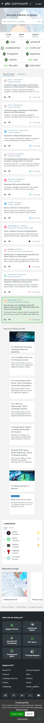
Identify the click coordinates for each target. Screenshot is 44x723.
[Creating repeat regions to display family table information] (22, 435)
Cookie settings (21, 607)
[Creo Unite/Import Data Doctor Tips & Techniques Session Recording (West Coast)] (22, 388)
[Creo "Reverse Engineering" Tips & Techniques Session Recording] (22, 411)
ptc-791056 (16, 557)
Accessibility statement (35, 607)
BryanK (14, 538)
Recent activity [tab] (8, 74)
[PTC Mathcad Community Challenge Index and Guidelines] (22, 342)
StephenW (15, 551)
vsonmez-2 (11, 249)
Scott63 (10, 202)
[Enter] (4, 21)
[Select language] (30, 4)
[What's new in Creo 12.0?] (22, 504)
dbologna (11, 179)
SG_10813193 (12, 274)
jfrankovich (11, 153)
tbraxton (15, 544)
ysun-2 (10, 79)
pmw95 (14, 532)
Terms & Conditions (7, 607)
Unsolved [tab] (21, 74)
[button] (22, 719)
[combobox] (22, 21)
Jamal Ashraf (12, 300)
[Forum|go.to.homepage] (14, 4)
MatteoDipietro (13, 226)
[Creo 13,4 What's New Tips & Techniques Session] (22, 365)
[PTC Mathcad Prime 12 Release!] (22, 481)
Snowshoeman (13, 130)
